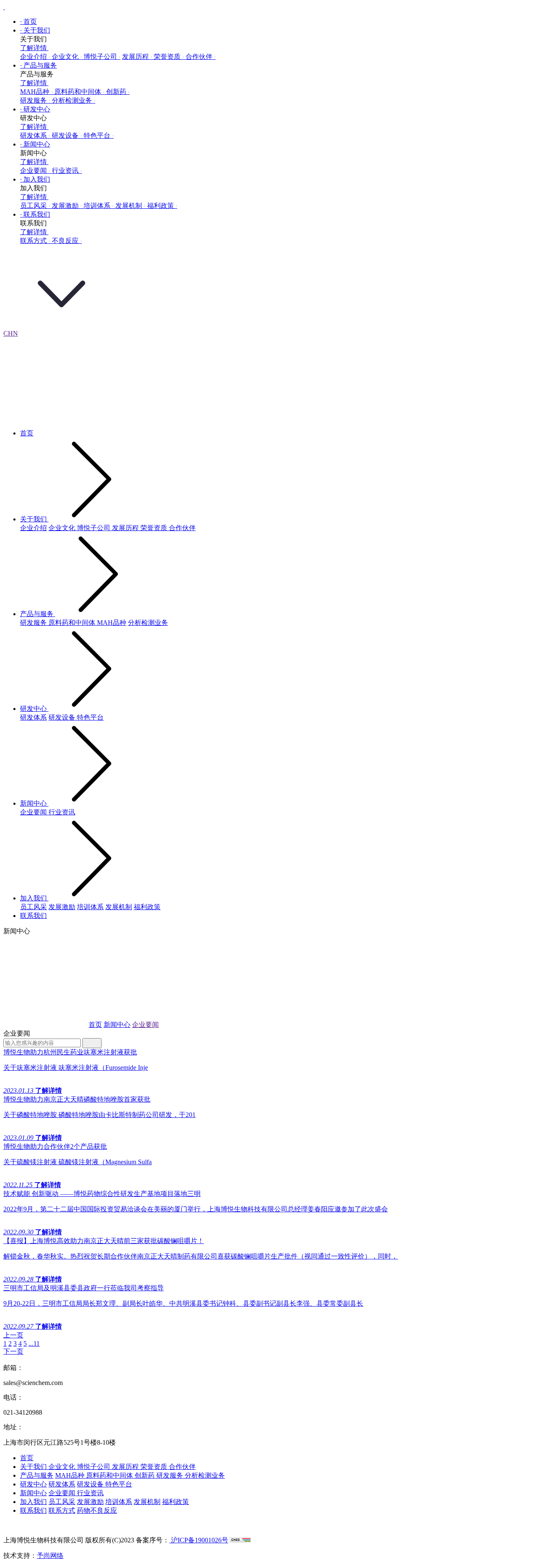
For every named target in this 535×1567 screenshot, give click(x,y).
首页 (28, 21)
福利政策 (162, 205)
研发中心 (35, 109)
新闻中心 (35, 144)
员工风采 (35, 205)
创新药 (118, 91)
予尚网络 (50, 1555)
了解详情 (34, 47)
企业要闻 (35, 170)
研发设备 (67, 135)
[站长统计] (240, 1540)
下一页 (13, 1351)
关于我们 (35, 30)
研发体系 (35, 135)
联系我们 (35, 214)
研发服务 (35, 100)
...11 (34, 1343)
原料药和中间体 (79, 91)
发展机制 (130, 205)
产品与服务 (38, 65)
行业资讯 (67, 170)
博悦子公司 (102, 56)
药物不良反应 (97, 1510)
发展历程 (137, 56)
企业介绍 (35, 56)
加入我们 (35, 179)
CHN (10, 333)
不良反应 (67, 240)
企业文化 (67, 56)
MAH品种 (36, 91)
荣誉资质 (169, 56)
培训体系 (99, 205)
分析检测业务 (73, 100)
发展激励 (67, 205)
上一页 (13, 1335)
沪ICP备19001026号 (198, 1540)
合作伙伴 (201, 56)
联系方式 (35, 240)
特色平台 (99, 135)
